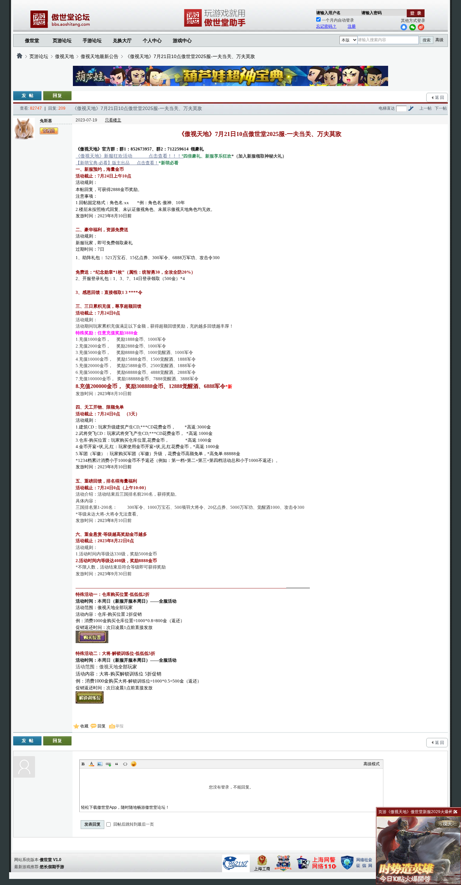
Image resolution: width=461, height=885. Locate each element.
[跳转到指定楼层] (410, 108)
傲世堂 (32, 40)
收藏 (84, 726)
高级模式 (371, 764)
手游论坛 (92, 40)
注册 (352, 26)
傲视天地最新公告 (99, 56)
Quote (116, 763)
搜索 (427, 40)
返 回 (439, 97)
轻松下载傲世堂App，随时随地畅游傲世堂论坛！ (125, 807)
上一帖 (425, 108)
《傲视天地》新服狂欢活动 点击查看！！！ (129, 156)
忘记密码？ (326, 26)
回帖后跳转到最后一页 (133, 824)
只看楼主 (113, 120)
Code (125, 763)
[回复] (57, 96)
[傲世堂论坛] (20, 56)
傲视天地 (64, 56)
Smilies (133, 763)
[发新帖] (27, 96)
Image (100, 763)
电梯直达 (387, 108)
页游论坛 (62, 40)
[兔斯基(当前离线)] (24, 128)
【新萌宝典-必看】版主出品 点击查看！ (117, 162)
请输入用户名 (328, 12)
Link (108, 763)
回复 (102, 726)
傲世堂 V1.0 (50, 859)
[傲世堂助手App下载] (216, 26)
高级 (439, 39)
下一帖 (441, 108)
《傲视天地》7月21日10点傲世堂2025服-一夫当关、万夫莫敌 (190, 56)
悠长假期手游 (52, 866)
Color (91, 763)
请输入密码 (371, 12)
